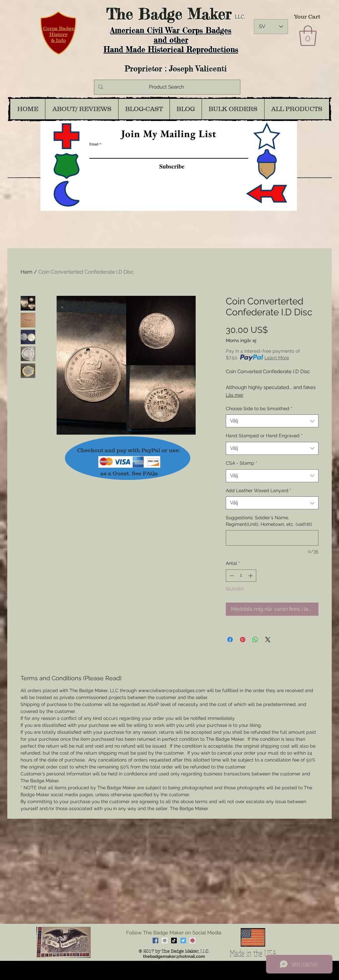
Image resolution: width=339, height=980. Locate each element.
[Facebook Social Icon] (155, 940)
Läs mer (234, 395)
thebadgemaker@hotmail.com (174, 956)
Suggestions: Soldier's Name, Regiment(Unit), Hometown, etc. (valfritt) (269, 521)
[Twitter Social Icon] (183, 940)
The (119, 14)
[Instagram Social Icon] (165, 940)
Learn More (277, 357)
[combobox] (272, 420)
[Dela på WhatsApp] (255, 640)
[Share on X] (268, 640)
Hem (26, 272)
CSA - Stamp (241, 463)
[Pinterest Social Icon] (192, 940)
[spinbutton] (241, 575)
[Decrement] (231, 575)
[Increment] (251, 575)
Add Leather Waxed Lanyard (258, 490)
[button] (307, 35)
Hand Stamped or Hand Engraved (264, 435)
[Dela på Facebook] (230, 640)
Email (93, 144)
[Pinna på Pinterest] (243, 640)
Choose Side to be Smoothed (259, 408)
